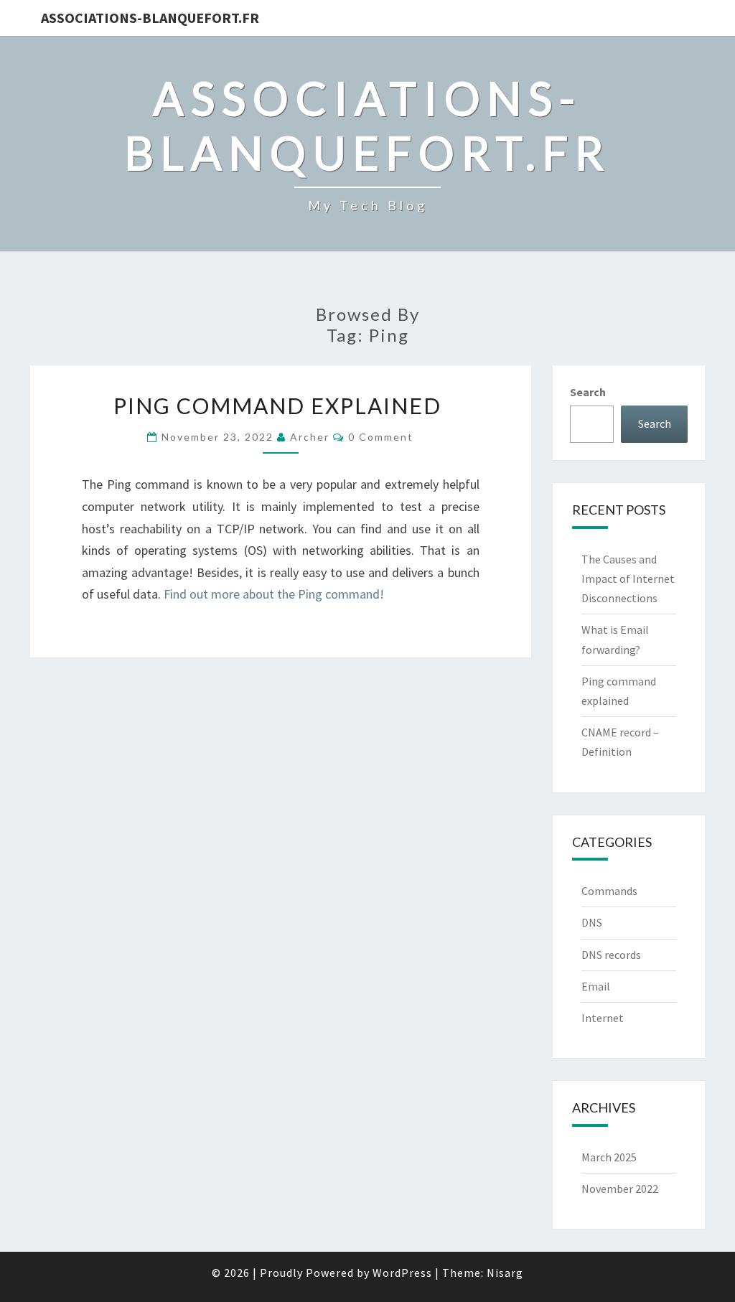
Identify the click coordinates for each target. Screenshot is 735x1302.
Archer (309, 437)
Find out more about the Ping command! (274, 594)
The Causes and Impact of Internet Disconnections (628, 578)
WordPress (402, 1272)
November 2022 (619, 1188)
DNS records (611, 954)
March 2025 (609, 1157)
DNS (591, 922)
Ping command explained (280, 405)
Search (588, 392)
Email (595, 986)
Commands (609, 891)
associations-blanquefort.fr (150, 18)
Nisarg (505, 1272)
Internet (602, 1018)
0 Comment (380, 437)
